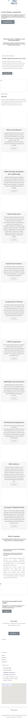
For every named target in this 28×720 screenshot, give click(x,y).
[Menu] (2, 2)
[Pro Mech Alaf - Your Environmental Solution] (14, 2)
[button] (8, 22)
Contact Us (14, 148)
